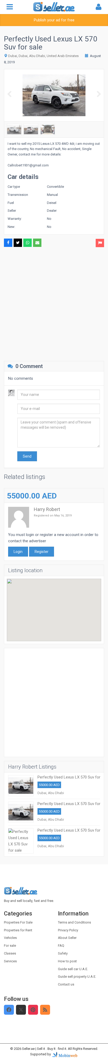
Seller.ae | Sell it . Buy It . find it (44, 1049)
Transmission (18, 195)
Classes (10, 953)
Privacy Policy (68, 930)
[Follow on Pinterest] (33, 1010)
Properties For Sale (18, 922)
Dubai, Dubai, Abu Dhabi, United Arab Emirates (43, 56)
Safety (63, 953)
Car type (14, 187)
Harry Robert (47, 509)
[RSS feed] (45, 1010)
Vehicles (10, 938)
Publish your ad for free (54, 20)
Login (18, 552)
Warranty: (15, 219)
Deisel (51, 203)
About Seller (67, 938)
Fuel (11, 203)
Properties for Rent (18, 930)
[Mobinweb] (65, 1054)
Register (41, 552)
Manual (52, 195)
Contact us (66, 984)
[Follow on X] (21, 1010)
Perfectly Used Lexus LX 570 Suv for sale (68, 779)
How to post (67, 961)
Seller (12, 211)
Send (27, 456)
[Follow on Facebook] (9, 1010)
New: (11, 227)
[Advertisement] (54, 303)
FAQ (61, 945)
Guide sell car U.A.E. (73, 969)
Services (10, 961)
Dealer (52, 211)
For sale (10, 945)
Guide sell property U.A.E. (77, 976)
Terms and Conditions (74, 922)
